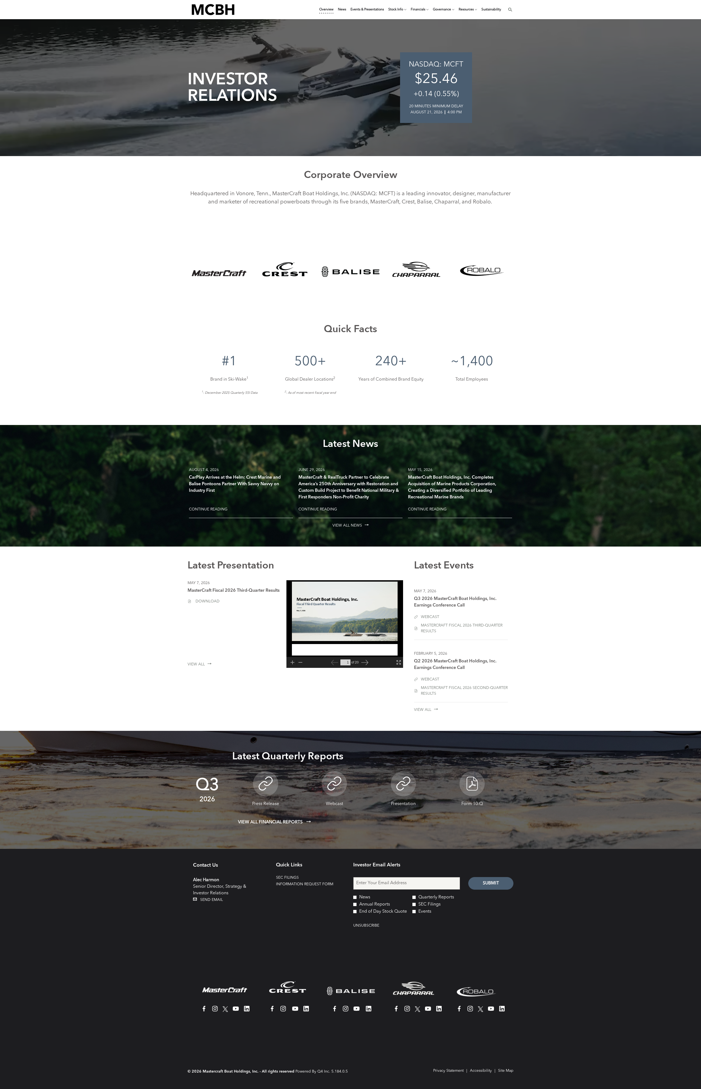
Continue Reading (208, 509)
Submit (491, 883)
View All (196, 664)
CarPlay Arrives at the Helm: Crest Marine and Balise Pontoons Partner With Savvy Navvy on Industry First (235, 484)
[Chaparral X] (417, 1011)
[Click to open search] (508, 10)
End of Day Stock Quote (383, 911)
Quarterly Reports (436, 897)
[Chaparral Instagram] (407, 1011)
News (364, 897)
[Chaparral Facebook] (396, 1011)
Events (424, 911)
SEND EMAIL (210, 900)
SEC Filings (296, 878)
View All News (347, 525)
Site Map (505, 1071)
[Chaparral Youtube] (428, 1011)
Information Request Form (309, 884)
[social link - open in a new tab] (201, 1011)
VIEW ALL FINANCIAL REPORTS (271, 822)
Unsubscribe (366, 925)
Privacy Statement (448, 1071)
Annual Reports (374, 904)
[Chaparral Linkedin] (439, 1011)
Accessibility (481, 1071)
